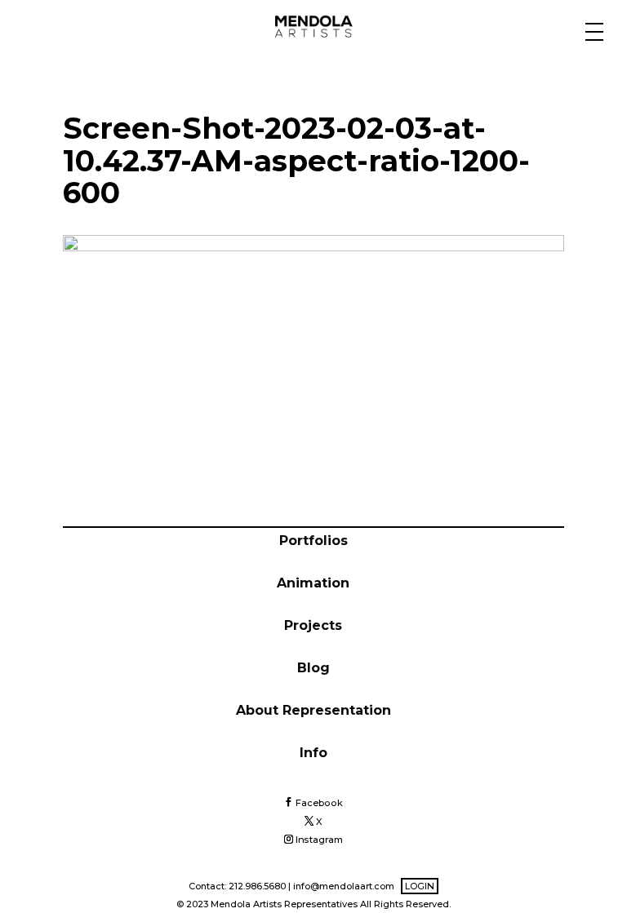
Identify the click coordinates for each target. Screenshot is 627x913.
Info (313, 752)
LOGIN (419, 886)
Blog (313, 668)
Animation (313, 583)
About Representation (313, 710)
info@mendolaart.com (343, 886)
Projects (313, 625)
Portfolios (313, 540)
